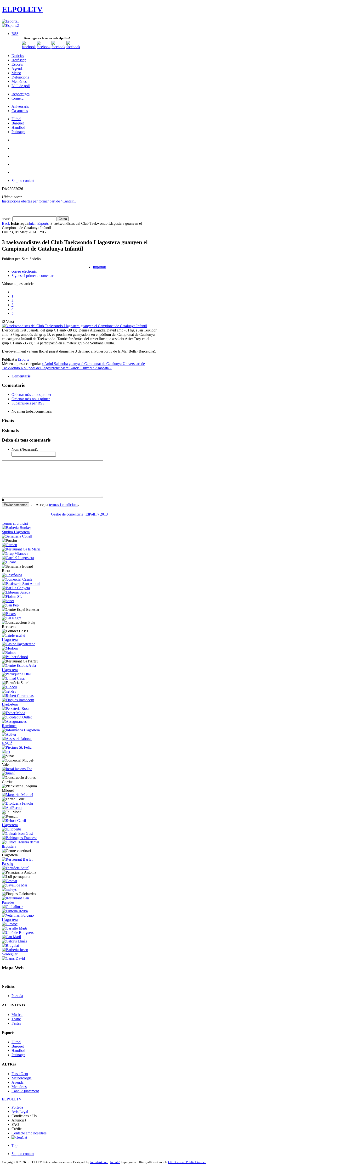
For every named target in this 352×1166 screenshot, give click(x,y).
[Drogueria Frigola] (17, 803)
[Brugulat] (10, 945)
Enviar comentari (15, 505)
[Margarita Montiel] (17, 795)
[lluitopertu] (11, 829)
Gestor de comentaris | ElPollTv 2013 (79, 514)
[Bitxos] (9, 614)
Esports (43, 223)
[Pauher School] (15, 657)
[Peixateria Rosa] (15, 708)
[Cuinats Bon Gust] (17, 833)
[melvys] (9, 889)
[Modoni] (10, 648)
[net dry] (9, 691)
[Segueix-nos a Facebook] (29, 47)
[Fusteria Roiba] (15, 911)
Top (14, 1146)
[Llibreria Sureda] (16, 592)
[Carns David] (13, 958)
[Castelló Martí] (14, 928)
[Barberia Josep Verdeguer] (22, 954)
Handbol (18, 1050)
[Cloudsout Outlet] (17, 717)
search (7, 219)
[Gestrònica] (12, 575)
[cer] (6, 752)
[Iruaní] (8, 773)
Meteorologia (21, 1078)
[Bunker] (22, 532)
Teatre (16, 1019)
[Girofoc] (9, 924)
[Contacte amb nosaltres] (73, 47)
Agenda (17, 1082)
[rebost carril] (22, 825)
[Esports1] (10, 21)
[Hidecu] (9, 687)
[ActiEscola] (12, 808)
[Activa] (9, 734)
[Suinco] (9, 652)
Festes (16, 1023)
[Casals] (17, 579)
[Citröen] (9, 545)
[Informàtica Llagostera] (21, 730)
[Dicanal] (9, 562)
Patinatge (18, 1055)
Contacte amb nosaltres (28, 1133)
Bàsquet (17, 1046)
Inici (32, 223)
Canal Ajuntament (25, 1091)
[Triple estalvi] (22, 640)
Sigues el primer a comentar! (33, 276)
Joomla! (115, 1162)
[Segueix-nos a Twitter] (44, 47)
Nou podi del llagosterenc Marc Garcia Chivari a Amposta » (66, 368)
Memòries (19, 1087)
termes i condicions (63, 505)
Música (17, 1015)
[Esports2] (10, 25)
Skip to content (22, 181)
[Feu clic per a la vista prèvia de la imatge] (74, 326)
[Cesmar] (9, 881)
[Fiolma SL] (12, 596)
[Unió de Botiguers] (18, 933)
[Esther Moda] (13, 713)
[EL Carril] (18, 558)
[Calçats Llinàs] (14, 941)
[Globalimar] (12, 907)
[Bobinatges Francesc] (19, 838)
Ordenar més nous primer (30, 399)
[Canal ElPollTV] (58, 47)
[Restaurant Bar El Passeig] (22, 864)
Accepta (42, 505)
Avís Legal (19, 1112)
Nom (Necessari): (24, 449)
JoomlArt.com (99, 1162)
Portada (17, 996)
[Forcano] (22, 920)
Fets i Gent (19, 1074)
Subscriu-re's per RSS (28, 403)
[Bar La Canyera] (16, 588)
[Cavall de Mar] (14, 885)
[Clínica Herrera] (22, 846)
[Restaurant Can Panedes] (22, 902)
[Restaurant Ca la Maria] (21, 549)
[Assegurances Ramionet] (22, 726)
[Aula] (22, 670)
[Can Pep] (10, 605)
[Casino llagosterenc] (18, 644)
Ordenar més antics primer (31, 394)
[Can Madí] (11, 937)
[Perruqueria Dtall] (17, 674)
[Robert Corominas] (18, 696)
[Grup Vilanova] (15, 553)
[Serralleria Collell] (17, 536)
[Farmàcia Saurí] (15, 868)
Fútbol (16, 1042)
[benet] (8, 601)
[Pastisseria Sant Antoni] (21, 584)
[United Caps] (13, 678)
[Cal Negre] (11, 618)
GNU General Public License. (187, 1162)
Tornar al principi (15, 523)
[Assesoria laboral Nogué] (22, 743)
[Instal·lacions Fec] (17, 769)
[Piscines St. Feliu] (17, 747)
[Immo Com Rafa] (22, 704)
